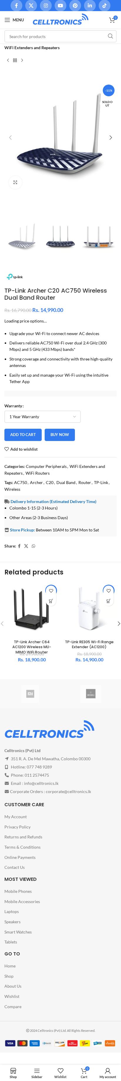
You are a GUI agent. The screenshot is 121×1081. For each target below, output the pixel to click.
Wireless (12, 489)
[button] (10, 137)
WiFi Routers (38, 473)
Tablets (10, 941)
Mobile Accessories (22, 901)
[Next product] (22, 60)
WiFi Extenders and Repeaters (32, 47)
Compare (12, 1006)
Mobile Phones (18, 891)
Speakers (12, 921)
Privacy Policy (17, 826)
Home (10, 965)
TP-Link (101, 482)
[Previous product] (7, 60)
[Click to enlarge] (15, 182)
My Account (15, 816)
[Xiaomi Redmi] (30, 693)
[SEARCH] (110, 36)
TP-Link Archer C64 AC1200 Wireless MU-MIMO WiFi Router (31, 647)
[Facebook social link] (19, 546)
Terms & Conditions (22, 847)
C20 (49, 482)
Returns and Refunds (23, 836)
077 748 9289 (39, 766)
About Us (12, 986)
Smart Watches (18, 931)
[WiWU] (90, 693)
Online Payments (20, 857)
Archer (36, 482)
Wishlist (11, 996)
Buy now (60, 434)
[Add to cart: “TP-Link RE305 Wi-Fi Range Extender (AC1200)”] (108, 601)
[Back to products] (15, 60)
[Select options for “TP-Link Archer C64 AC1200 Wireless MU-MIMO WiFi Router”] (51, 601)
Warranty (13, 405)
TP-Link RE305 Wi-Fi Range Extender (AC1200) (89, 644)
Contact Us (14, 867)
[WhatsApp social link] (33, 546)
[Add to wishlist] (51, 591)
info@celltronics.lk (41, 783)
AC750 (20, 482)
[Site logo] (60, 19)
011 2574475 (37, 775)
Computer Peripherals (46, 466)
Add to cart (23, 434)
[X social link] (26, 546)
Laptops (11, 911)
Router (84, 482)
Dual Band (65, 482)
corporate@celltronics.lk (68, 791)
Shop (9, 976)
